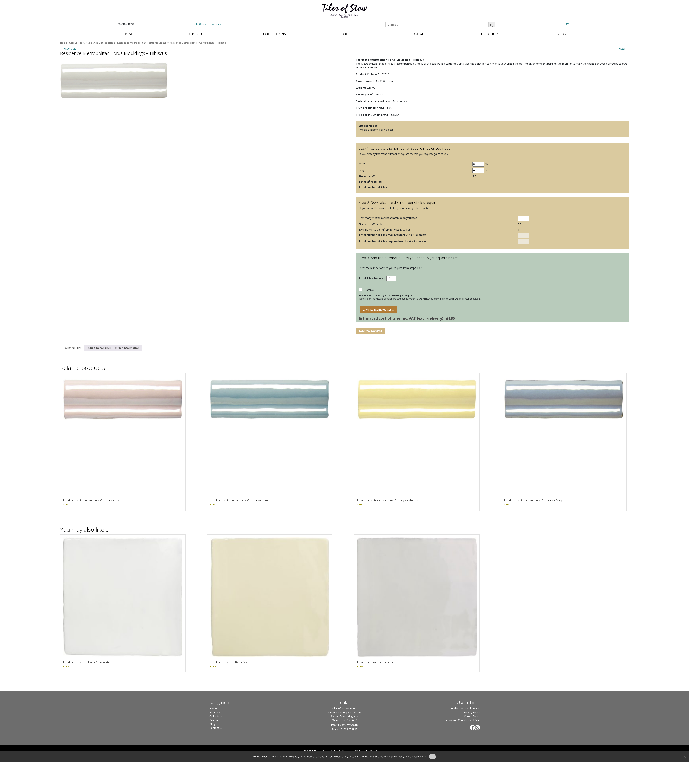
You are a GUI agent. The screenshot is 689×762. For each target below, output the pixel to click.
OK (432, 756)
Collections (215, 716)
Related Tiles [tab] (73, 348)
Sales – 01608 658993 (344, 729)
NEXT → (624, 48)
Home (63, 42)
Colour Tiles (76, 42)
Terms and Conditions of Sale (462, 720)
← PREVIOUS (68, 48)
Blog (212, 724)
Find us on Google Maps (465, 708)
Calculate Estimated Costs (378, 309)
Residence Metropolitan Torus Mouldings (142, 42)
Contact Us (216, 728)
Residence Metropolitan (100, 42)
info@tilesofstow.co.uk (207, 24)
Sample (369, 289)
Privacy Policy (472, 712)
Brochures (215, 720)
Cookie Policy (472, 716)
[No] (684, 756)
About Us (215, 712)
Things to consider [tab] (98, 348)
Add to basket (371, 331)
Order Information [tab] (127, 348)
